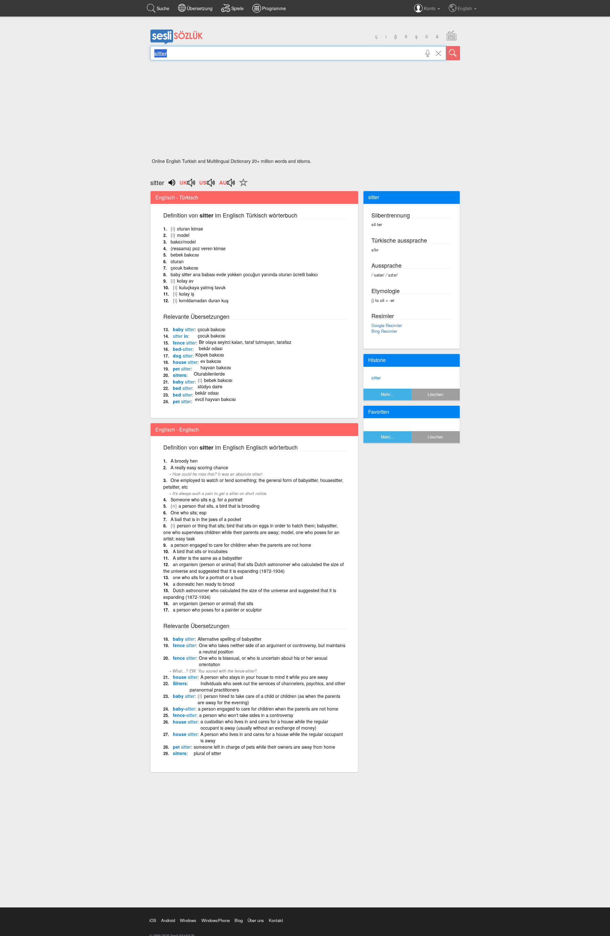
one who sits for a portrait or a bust (208, 577)
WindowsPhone (215, 920)
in (180, 336)
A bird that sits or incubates (200, 551)
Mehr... (387, 394)
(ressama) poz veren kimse (198, 248)
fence (184, 342)
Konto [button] (430, 8)
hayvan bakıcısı (215, 367)
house (185, 362)
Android (168, 920)
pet (182, 368)
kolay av (185, 280)
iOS (152, 920)
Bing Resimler (384, 331)
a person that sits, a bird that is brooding (219, 506)
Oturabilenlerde (209, 374)
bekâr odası (210, 348)
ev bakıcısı (210, 361)
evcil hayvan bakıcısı (215, 399)
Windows (188, 920)
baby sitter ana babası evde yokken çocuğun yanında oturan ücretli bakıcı (244, 274)
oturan (177, 261)
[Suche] (453, 53)
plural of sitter (207, 753)
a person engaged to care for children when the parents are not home (241, 545)
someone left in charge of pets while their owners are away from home (264, 747)
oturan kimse (190, 228)
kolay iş (186, 294)
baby (184, 329)
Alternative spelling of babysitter (229, 639)
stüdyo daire (210, 386)
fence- (184, 715)
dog (183, 355)
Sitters (180, 683)
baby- (184, 708)
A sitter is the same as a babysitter (207, 558)
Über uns (255, 920)
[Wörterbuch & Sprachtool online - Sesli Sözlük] (176, 43)
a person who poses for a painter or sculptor (217, 609)
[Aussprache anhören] (188, 185)
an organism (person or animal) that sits (213, 603)
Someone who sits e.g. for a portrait (206, 499)
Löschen (435, 394)
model (183, 235)
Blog (238, 920)
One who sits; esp (189, 512)
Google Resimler (386, 325)
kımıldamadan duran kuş (203, 300)
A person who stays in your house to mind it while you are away (264, 677)
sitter (376, 378)
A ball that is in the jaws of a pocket (206, 519)
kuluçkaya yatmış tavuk (202, 287)
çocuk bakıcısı (184, 267)
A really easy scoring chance (199, 467)
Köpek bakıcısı (209, 354)
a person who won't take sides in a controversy (246, 715)
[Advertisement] (305, 111)
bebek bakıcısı (185, 254)
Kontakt (276, 920)
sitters (179, 375)
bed (182, 388)
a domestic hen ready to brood (203, 584)
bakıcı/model (183, 241)
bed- (183, 349)
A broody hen (184, 461)
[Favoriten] (241, 186)
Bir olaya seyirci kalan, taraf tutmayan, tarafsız (245, 342)
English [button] (465, 8)
